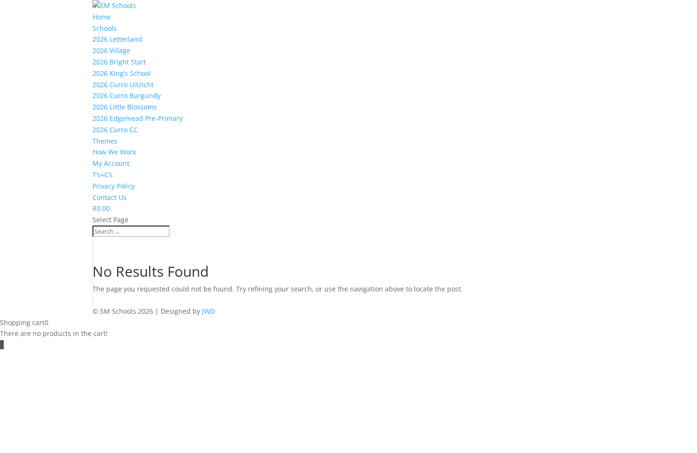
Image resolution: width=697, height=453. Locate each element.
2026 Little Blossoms (124, 106)
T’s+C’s (102, 174)
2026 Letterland (117, 39)
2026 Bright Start (119, 61)
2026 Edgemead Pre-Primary (137, 118)
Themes (105, 140)
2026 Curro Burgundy (126, 95)
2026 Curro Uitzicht (123, 84)
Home (101, 16)
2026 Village (111, 50)
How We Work (114, 151)
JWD (208, 311)
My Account (110, 163)
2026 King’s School (121, 73)
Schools (104, 28)
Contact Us (109, 197)
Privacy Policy (113, 185)
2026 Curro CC (115, 129)
